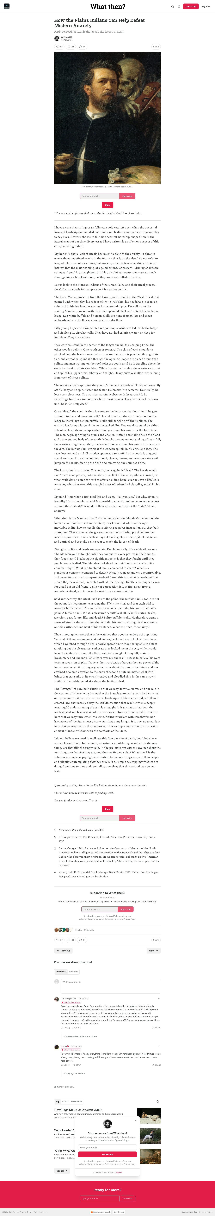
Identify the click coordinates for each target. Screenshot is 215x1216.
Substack (185, 1212)
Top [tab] (57, 1101)
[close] (135, 1120)
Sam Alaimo (66, 37)
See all (60, 1170)
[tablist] (67, 972)
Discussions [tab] (76, 1101)
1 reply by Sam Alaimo (74, 1073)
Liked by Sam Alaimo (72, 1002)
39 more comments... (64, 1086)
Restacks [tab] (73, 971)
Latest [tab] (65, 1101)
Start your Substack (101, 1212)
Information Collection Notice (106, 1164)
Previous (65, 950)
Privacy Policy (129, 1164)
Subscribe (190, 6)
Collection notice (40, 1212)
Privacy (23, 1212)
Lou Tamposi (67, 998)
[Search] (173, 6)
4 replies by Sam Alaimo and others (80, 1036)
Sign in (206, 6)
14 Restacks (89, 930)
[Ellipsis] (159, 998)
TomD (64, 1046)
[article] (107, 1116)
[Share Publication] (179, 6)
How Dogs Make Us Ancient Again (78, 1110)
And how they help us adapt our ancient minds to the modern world (88, 1113)
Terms (29, 1212)
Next (151, 950)
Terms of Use (121, 1161)
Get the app (119, 1212)
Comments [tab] (61, 971)
